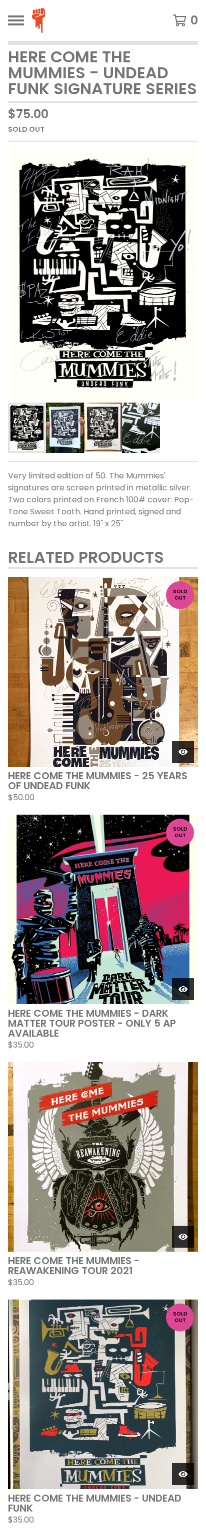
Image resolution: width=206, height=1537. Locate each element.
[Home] (57, 20)
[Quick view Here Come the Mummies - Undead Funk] (183, 1474)
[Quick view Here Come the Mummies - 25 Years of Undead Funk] (183, 752)
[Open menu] (16, 20)
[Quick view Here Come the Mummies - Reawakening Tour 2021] (183, 1237)
